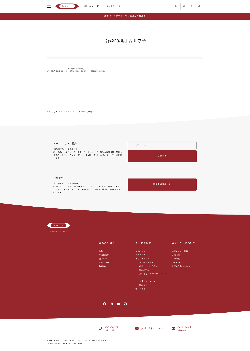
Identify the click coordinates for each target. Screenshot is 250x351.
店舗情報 (176, 255)
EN (176, 6)
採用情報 (176, 259)
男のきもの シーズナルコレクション (151, 276)
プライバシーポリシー (78, 340)
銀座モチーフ (145, 285)
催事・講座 (104, 263)
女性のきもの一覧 (91, 6)
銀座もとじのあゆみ (181, 266)
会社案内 (176, 263)
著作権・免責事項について (57, 340)
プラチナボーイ (146, 263)
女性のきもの (141, 251)
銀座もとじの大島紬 (148, 266)
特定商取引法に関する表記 (99, 340)
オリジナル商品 (142, 259)
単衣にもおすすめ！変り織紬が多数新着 (125, 16)
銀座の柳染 (144, 270)
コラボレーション (147, 281)
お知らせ (103, 266)
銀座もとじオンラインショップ (59, 112)
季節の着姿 (104, 255)
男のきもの (140, 255)
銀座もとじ (67, 6)
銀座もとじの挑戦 (180, 251)
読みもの (103, 259)
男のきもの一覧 (113, 6)
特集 (101, 251)
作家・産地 (140, 289)
